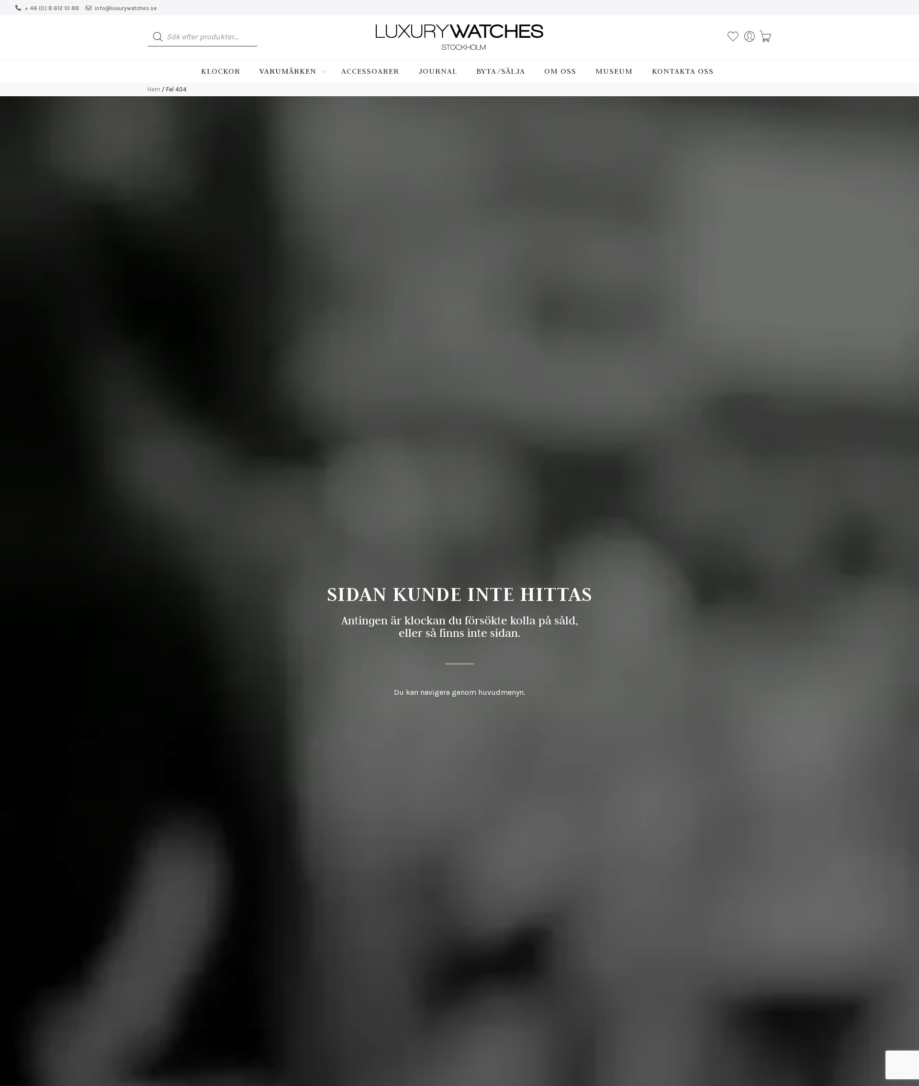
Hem (153, 89)
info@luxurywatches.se (126, 8)
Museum (614, 71)
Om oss (560, 71)
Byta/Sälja (500, 71)
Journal (437, 71)
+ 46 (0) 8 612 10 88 (51, 8)
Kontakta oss (683, 71)
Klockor (220, 71)
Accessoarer (370, 71)
